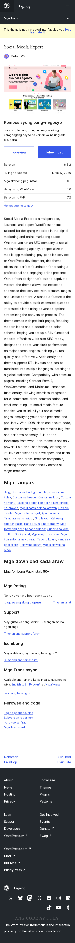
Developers (12, 829)
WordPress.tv (16, 836)
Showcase (47, 780)
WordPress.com (17, 849)
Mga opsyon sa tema (45, 534)
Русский (34, 684)
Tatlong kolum (46, 539)
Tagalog (19, 888)
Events (45, 822)
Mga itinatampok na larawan (38, 508)
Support (10, 822)
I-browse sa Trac (15, 722)
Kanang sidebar (35, 529)
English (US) (20, 684)
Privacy (9, 801)
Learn (8, 815)
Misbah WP (18, 56)
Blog (7, 492)
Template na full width (18, 518)
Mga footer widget (27, 513)
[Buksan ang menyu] (68, 6)
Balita (19, 523)
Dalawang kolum (30, 544)
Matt (9, 856)
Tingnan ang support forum (22, 633)
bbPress (12, 863)
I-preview (19, 152)
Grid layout (42, 518)
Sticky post (22, 534)
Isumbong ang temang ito (21, 660)
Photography (50, 523)
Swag (46, 836)
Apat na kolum (51, 513)
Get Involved (49, 815)
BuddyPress (15, 870)
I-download (54, 152)
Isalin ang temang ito (17, 693)
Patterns (46, 801)
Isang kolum (32, 523)
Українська (52, 684)
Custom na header (25, 497)
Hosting (9, 794)
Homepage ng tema (17, 205)
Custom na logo (48, 497)
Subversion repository (19, 717)
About (8, 780)
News (8, 787)
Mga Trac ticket (14, 727)
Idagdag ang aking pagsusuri (23, 602)
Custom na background (27, 492)
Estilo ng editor (27, 502)
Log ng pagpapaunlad (18, 713)
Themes (45, 787)
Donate (47, 829)
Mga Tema (11, 18)
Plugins (45, 794)
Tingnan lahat (62, 602)
